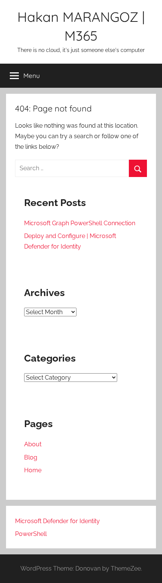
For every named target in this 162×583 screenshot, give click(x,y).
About (32, 444)
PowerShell (31, 533)
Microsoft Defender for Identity (57, 521)
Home (32, 470)
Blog (30, 457)
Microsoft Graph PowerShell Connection (79, 223)
